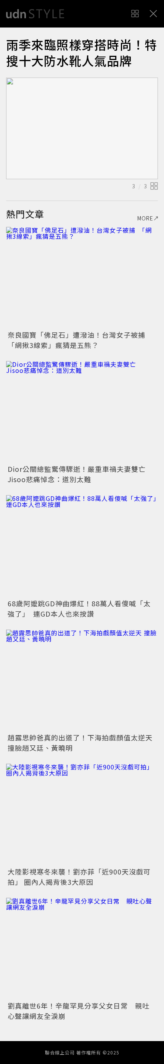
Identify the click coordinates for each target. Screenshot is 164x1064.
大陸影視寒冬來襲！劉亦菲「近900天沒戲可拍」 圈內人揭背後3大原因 (79, 876)
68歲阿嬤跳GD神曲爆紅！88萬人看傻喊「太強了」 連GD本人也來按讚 (79, 608)
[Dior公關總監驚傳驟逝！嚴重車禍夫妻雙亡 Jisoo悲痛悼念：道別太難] (82, 411)
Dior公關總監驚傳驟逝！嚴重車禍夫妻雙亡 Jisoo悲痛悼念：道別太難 (80, 474)
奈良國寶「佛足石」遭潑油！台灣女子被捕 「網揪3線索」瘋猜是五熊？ (80, 340)
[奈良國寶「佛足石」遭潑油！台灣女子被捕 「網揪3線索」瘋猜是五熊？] (82, 277)
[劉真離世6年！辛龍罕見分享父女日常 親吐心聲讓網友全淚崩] (82, 948)
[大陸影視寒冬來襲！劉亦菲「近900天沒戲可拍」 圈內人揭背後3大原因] (82, 814)
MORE (145, 218)
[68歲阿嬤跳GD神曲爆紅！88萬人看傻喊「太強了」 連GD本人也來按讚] (82, 545)
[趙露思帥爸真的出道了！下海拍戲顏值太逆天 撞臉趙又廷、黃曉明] (82, 680)
